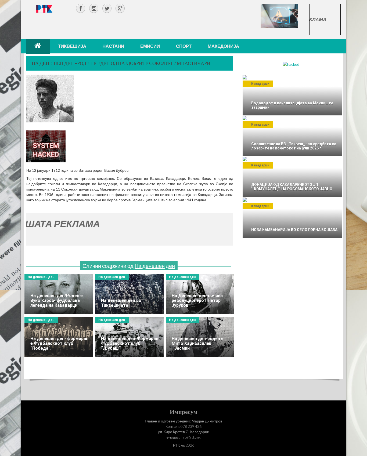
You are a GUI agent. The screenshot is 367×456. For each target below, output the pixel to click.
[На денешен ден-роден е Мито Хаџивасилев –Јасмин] (200, 337)
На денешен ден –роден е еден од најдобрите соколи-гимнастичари (121, 63)
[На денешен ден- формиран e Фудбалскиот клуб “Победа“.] (58, 337)
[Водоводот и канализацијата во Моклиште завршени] (292, 95)
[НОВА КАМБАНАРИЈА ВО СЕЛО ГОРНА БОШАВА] (292, 218)
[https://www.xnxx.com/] (279, 15)
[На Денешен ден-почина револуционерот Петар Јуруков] (200, 294)
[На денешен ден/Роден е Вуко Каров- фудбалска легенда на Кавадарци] (58, 294)
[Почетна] (38, 46)
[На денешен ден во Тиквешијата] (129, 294)
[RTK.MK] (44, 8)
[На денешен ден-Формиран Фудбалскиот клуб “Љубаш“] (129, 337)
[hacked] (291, 64)
